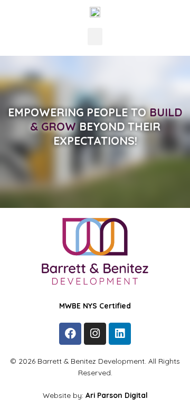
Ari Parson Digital (117, 395)
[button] (95, 36)
